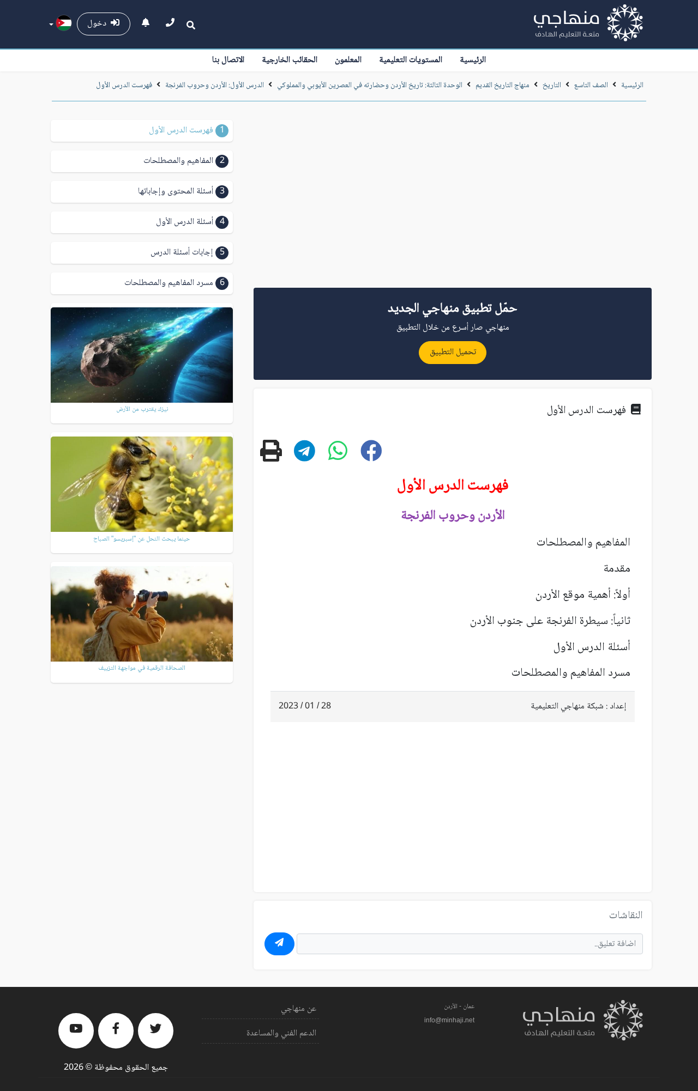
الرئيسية (473, 60)
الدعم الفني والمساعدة (281, 1033)
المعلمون (348, 60)
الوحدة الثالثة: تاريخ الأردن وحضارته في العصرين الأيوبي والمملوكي (368, 85)
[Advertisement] (453, 198)
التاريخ (552, 85)
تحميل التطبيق (453, 352)
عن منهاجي (298, 1009)
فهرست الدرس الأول (124, 85)
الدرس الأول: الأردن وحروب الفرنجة (214, 85)
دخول (99, 23)
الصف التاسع (591, 85)
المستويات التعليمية (410, 60)
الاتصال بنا (228, 60)
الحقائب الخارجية (289, 60)
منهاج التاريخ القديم (502, 85)
